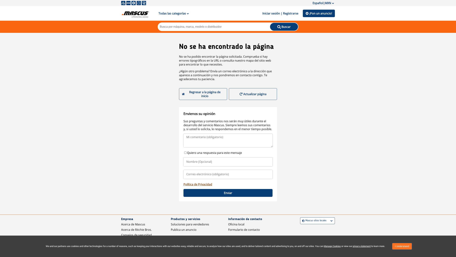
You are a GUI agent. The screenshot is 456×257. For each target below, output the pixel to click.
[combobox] (302, 220)
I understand (402, 246)
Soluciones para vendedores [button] (190, 224)
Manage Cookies (332, 246)
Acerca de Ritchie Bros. (136, 230)
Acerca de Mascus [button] (133, 224)
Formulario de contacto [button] (244, 230)
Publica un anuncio (183, 230)
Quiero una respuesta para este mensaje (214, 153)
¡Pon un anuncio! (320, 13)
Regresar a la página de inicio (205, 94)
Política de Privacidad (197, 184)
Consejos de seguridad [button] (136, 235)
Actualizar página (254, 94)
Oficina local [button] (236, 224)
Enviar (228, 193)
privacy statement (362, 246)
